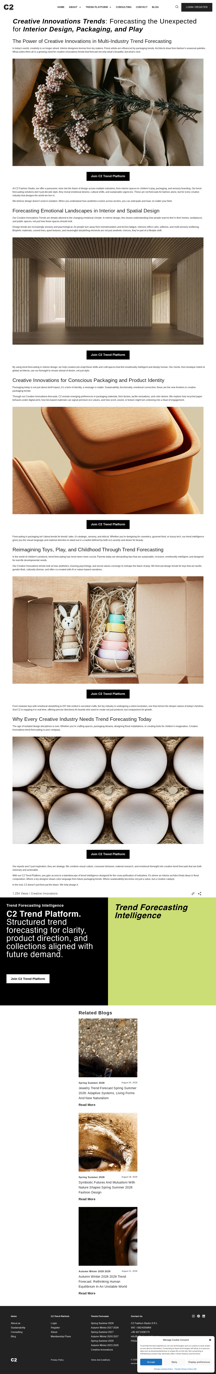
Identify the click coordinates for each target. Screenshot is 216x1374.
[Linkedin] (203, 1316)
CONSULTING (124, 7)
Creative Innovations (102, 1350)
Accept (151, 1362)
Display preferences (199, 1362)
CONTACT (142, 7)
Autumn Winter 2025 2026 (105, 1345)
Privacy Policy (57, 1360)
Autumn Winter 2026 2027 (105, 1337)
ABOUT (73, 7)
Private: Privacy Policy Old (185, 1369)
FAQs (134, 1341)
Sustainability (18, 1328)
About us (15, 1323)
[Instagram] (193, 1316)
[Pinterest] (198, 1316)
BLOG (155, 7)
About (54, 1332)
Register (55, 1328)
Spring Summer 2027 (102, 1332)
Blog (13, 1337)
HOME (61, 7)
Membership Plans (61, 1337)
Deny (174, 1362)
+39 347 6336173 (140, 1332)
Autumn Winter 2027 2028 (105, 1328)
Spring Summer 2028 (102, 1323)
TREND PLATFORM (97, 7)
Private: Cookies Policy (163, 1369)
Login (54, 1323)
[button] (210, 1339)
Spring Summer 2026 (102, 1341)
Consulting (16, 1332)
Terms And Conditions (100, 1360)
